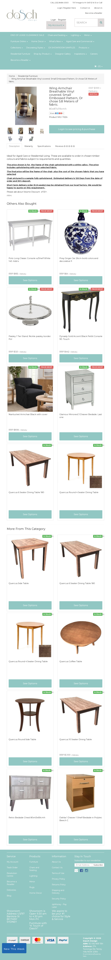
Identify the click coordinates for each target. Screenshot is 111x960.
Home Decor (37, 41)
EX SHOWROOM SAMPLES (61, 47)
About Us (98, 8)
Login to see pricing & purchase (76, 129)
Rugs (31, 887)
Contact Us (85, 8)
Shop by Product (42, 54)
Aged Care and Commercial (79, 41)
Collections (16, 47)
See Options (30, 280)
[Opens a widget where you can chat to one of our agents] (100, 951)
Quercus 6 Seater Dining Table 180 (26, 492)
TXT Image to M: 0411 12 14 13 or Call (87, 2)
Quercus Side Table (19, 583)
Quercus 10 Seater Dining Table (75, 739)
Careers (93, 54)
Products (83, 47)
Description (14, 146)
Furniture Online (18, 41)
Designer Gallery (63, 54)
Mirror (87, 35)
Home (12, 76)
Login (53, 20)
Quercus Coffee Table (70, 661)
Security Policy (59, 898)
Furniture (33, 862)
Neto (84, 956)
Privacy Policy (58, 879)
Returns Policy (59, 884)
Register (62, 20)
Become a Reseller (93, 13)
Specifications (44, 146)
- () (98, 66)
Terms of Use (58, 873)
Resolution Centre (12, 874)
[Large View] (10, 131)
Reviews (59, 146)
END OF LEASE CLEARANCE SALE (27, 35)
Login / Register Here (66, 8)
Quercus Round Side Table (22, 739)
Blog (9, 895)
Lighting (75, 35)
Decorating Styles (35, 47)
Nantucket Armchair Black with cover (28, 414)
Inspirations (79, 54)
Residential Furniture (20, 54)
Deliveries (11, 890)
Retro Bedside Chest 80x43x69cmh (27, 817)
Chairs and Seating (57, 35)
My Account (55, 25)
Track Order (12, 867)
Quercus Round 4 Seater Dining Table (78, 492)
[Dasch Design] (22, 14)
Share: (52, 113)
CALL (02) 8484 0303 (59, 2)
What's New (55, 41)
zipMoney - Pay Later (59, 905)
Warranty (28, 146)
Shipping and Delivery (58, 891)
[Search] (101, 22)
